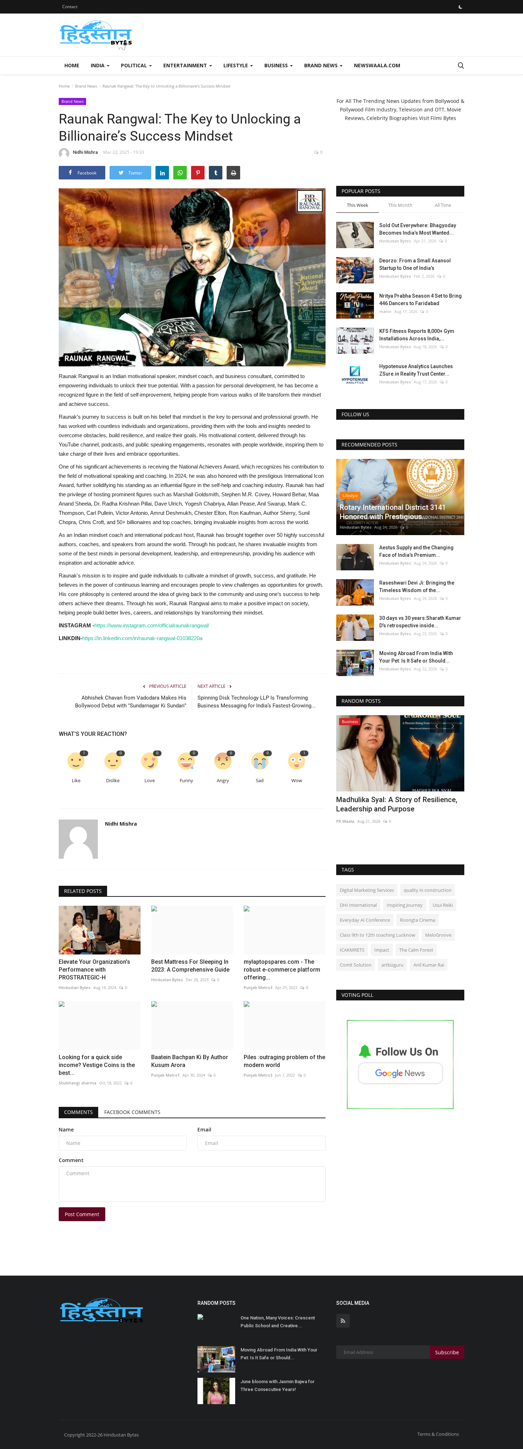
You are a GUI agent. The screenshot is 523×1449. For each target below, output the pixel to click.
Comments (78, 1112)
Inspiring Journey (405, 905)
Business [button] (276, 65)
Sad (260, 781)
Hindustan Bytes (74, 987)
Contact (70, 7)
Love (149, 781)
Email (204, 1129)
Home (71, 65)
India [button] (98, 65)
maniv (385, 311)
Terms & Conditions (438, 1434)
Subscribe (447, 1352)
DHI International (358, 905)
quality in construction (427, 890)
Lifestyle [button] (236, 65)
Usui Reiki (443, 905)
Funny (186, 781)
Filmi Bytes (443, 118)
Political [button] (134, 65)
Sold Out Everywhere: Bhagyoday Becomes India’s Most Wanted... (417, 229)
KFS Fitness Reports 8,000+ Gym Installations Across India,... (416, 334)
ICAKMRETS (352, 950)
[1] (460, 6)
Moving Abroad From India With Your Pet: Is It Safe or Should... (416, 657)
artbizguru (392, 965)
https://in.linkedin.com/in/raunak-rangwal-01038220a (142, 638)
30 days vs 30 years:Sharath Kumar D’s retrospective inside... (420, 621)
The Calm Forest (416, 950)
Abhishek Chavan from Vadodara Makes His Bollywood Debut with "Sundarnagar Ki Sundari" (130, 702)
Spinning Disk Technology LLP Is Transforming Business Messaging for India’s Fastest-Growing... (256, 702)
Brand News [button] (321, 65)
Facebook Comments (132, 1112)
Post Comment (82, 1214)
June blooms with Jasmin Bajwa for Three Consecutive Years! (278, 1385)
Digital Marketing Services (367, 890)
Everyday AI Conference (365, 920)
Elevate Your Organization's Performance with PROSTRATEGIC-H (94, 969)
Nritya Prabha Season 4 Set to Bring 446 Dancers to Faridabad (420, 299)
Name (66, 1129)
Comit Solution (355, 965)
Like (76, 781)
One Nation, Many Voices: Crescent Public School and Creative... (278, 1321)
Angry (223, 781)
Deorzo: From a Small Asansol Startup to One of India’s (415, 264)
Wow (296, 781)
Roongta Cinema (417, 920)
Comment (71, 1160)
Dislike (113, 781)
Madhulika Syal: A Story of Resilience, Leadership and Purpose (396, 804)
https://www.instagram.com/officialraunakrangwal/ (151, 625)
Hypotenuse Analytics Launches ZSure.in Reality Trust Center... (416, 370)
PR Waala (345, 821)
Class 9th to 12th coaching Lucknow (377, 935)
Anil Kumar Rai (428, 965)
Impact (381, 950)
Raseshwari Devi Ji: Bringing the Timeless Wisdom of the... (416, 586)
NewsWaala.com (377, 65)
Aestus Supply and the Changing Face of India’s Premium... (416, 551)
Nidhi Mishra (85, 152)
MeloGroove (438, 935)
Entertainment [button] (185, 65)
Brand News (86, 86)
